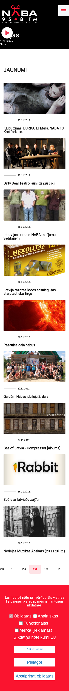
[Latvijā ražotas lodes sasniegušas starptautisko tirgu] (34, 260)
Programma (6, 41)
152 (46, 569)
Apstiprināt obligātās (34, 676)
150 (24, 569)
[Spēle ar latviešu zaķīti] (34, 469)
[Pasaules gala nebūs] (34, 315)
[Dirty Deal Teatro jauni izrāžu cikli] (34, 153)
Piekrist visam (34, 649)
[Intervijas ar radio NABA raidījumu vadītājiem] (34, 205)
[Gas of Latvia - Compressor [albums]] (34, 418)
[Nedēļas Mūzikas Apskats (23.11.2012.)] (34, 521)
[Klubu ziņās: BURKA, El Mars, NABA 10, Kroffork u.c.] (34, 98)
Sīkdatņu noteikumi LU (34, 637)
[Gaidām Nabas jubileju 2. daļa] (34, 366)
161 (60, 569)
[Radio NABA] (19, 14)
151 (35, 569)
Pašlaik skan (6, 49)
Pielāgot (34, 662)
